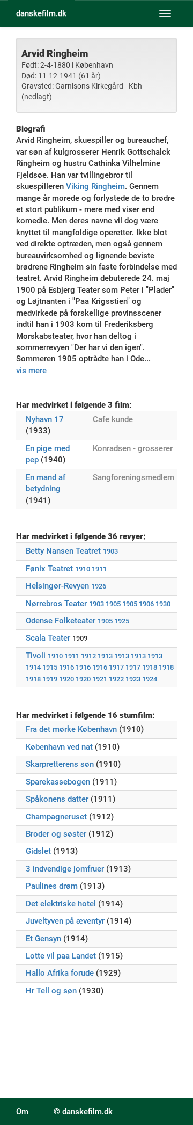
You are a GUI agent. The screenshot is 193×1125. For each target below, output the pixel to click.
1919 (49, 679)
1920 (66, 679)
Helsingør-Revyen (57, 586)
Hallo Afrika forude (60, 973)
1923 (132, 679)
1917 (116, 667)
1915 (49, 667)
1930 (162, 604)
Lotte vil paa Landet (61, 956)
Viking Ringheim (95, 186)
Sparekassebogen (58, 782)
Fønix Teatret (49, 569)
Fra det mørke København (71, 729)
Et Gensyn (43, 938)
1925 (121, 621)
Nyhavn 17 (45, 419)
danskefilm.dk (41, 13)
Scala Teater (48, 638)
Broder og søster (56, 834)
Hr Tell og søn (51, 991)
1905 (113, 604)
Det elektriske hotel (61, 904)
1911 (99, 569)
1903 (110, 551)
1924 (149, 679)
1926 (98, 586)
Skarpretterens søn (60, 764)
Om (22, 1111)
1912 (88, 656)
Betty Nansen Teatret (63, 551)
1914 (33, 667)
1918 (149, 667)
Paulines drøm (52, 886)
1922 (116, 679)
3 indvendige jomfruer (65, 869)
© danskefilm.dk (83, 1111)
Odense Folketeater (60, 621)
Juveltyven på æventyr (65, 921)
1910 (82, 569)
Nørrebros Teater (56, 603)
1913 (105, 656)
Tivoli (36, 656)
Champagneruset (56, 817)
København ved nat (59, 747)
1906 (146, 604)
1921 (99, 679)
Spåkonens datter (57, 799)
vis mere (31, 370)
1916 (66, 667)
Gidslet (38, 851)
